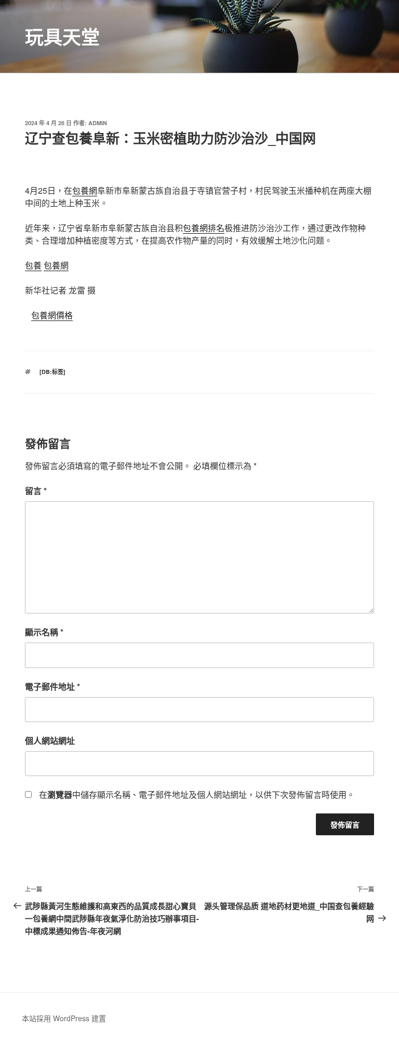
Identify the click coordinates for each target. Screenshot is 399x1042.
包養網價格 (52, 315)
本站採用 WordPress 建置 (64, 1018)
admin (97, 123)
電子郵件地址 (52, 686)
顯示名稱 (44, 632)
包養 (33, 265)
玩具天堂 (62, 36)
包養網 (84, 190)
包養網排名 (203, 228)
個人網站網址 (50, 740)
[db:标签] (52, 372)
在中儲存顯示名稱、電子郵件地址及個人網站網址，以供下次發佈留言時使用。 (197, 794)
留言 (36, 491)
